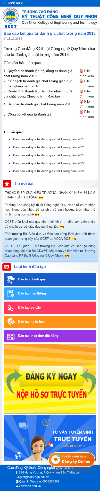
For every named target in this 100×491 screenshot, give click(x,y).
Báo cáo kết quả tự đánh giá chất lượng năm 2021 (48, 171)
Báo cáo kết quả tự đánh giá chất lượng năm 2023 (48, 155)
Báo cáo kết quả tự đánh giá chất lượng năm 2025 (48, 139)
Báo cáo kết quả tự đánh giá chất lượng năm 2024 (48, 147)
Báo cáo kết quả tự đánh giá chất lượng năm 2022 (48, 163)
